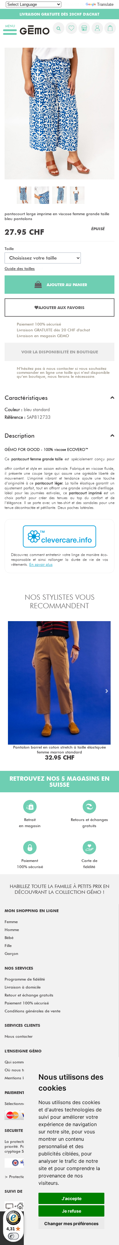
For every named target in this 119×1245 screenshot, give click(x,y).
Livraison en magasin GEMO (43, 335)
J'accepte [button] (71, 1198)
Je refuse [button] (71, 1211)
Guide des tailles (20, 268)
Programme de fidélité (25, 979)
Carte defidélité (89, 863)
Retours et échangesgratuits (89, 822)
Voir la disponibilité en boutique (59, 351)
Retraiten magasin (30, 822)
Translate (105, 4)
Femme (11, 921)
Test (39, 268)
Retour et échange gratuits (29, 995)
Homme (12, 929)
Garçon (11, 953)
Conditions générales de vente (32, 1010)
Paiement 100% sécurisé (39, 324)
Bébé (9, 937)
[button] (59, 399)
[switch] (13, 1236)
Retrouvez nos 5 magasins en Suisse (59, 781)
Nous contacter (19, 1036)
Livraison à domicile (23, 987)
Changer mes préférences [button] (71, 1223)
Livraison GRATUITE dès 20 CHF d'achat (53, 329)
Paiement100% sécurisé (30, 863)
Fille (8, 945)
